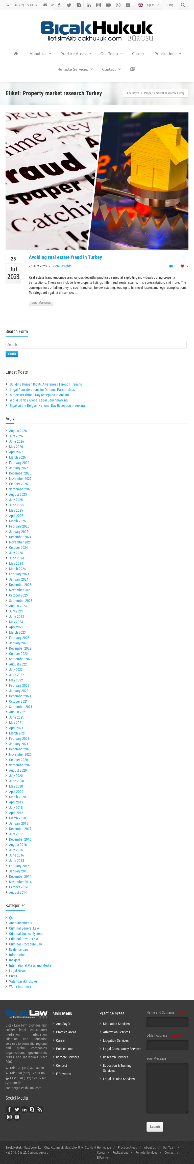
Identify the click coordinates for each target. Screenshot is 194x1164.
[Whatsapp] (118, 5)
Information (17, 955)
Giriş (170, 5)
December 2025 (20, 473)
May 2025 (16, 510)
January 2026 (18, 468)
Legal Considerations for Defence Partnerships (42, 390)
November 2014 (20, 882)
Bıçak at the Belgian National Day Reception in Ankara (47, 405)
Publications (165, 53)
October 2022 (18, 654)
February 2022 (19, 685)
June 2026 (16, 441)
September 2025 (20, 489)
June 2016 (16, 855)
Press (13, 976)
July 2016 (16, 850)
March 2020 (17, 797)
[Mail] (128, 5)
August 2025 (18, 494)
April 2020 (16, 792)
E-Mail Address (164, 1035)
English (150, 5)
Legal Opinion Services (119, 1079)
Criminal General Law (24, 928)
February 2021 (19, 739)
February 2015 (19, 866)
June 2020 (16, 781)
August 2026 (18, 431)
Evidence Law (18, 949)
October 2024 (18, 547)
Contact (54, 5)
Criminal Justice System (26, 934)
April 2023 (16, 627)
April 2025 (16, 516)
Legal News (17, 971)
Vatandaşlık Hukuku (23, 981)
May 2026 (16, 447)
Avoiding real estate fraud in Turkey (65, 257)
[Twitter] (69, 5)
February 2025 (19, 526)
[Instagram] (98, 5)
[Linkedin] (89, 5)
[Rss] (39, 1109)
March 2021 (17, 733)
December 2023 (20, 585)
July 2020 (16, 776)
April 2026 (16, 452)
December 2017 (20, 829)
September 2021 (20, 707)
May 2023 (16, 622)
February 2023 (19, 638)
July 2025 (16, 500)
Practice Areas (73, 53)
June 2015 (16, 861)
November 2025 (20, 479)
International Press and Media (30, 965)
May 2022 (16, 680)
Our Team (109, 53)
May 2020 (16, 786)
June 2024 (16, 558)
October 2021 (18, 701)
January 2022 (18, 691)
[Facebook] (59, 5)
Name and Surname (167, 1012)
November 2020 (20, 754)
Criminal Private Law (23, 939)
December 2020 (20, 749)
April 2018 (16, 813)
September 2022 (20, 659)
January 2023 (18, 643)
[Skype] (79, 5)
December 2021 (20, 696)
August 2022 (18, 664)
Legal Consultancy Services (122, 1049)
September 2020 (20, 765)
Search (12, 353)
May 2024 (16, 563)
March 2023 (17, 632)
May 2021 (16, 723)
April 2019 (16, 802)
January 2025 (18, 532)
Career (138, 53)
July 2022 (16, 670)
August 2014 (18, 892)
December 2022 (20, 648)
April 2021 (16, 728)
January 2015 (18, 871)
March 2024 (17, 569)
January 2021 (18, 744)
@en (56, 266)
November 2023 (20, 590)
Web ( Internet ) (20, 987)
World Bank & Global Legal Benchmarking (39, 400)
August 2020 (18, 770)
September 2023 (20, 601)
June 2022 (16, 675)
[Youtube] (108, 5)
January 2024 (18, 579)
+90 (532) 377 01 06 (24, 5)
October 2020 (18, 760)
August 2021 (18, 712)
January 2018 (18, 823)
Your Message (156, 1058)
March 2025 (17, 521)
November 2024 (20, 542)
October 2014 (18, 887)
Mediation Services (116, 1024)
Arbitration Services (116, 1032)
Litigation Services (116, 1040)
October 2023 (18, 595)
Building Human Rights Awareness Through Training (46, 384)
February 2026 (19, 463)
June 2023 (16, 616)
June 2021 (16, 717)
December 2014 (20, 876)
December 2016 (20, 839)
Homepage (104, 1147)
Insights (65, 266)
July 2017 (16, 834)
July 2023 (16, 611)
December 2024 (20, 537)
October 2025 (18, 484)
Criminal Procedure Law (25, 944)
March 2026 (17, 457)
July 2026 (16, 436)
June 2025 (16, 505)
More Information (41, 302)
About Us (38, 53)
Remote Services (73, 69)
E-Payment (63, 1074)
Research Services (115, 1057)
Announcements (20, 923)
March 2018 (17, 818)
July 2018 (16, 807)
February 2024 (19, 574)
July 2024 (16, 553)
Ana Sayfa (63, 1024)
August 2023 (18, 606)
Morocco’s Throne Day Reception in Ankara (39, 395)
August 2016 (18, 845)
